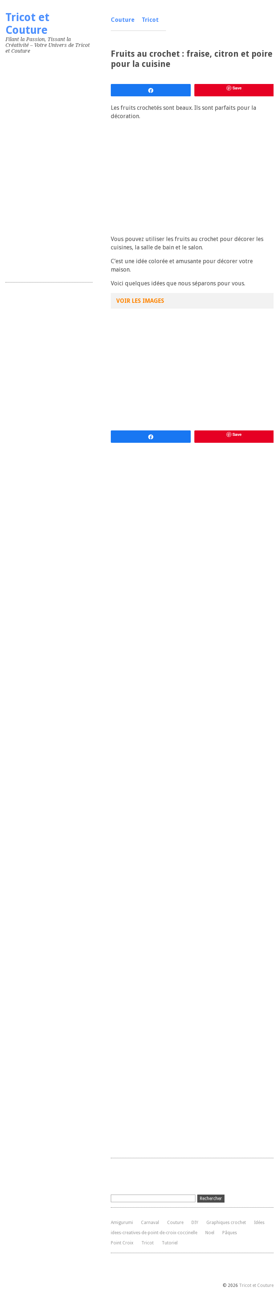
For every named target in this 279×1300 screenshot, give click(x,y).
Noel (209, 1232)
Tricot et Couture (27, 23)
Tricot (150, 19)
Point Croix (122, 1242)
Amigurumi (122, 1222)
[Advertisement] (59, 166)
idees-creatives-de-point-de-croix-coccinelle (154, 1232)
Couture (122, 19)
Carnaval (150, 1222)
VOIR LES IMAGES (140, 300)
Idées (259, 1222)
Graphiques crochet (226, 1222)
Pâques (229, 1232)
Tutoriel (170, 1242)
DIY (194, 1222)
